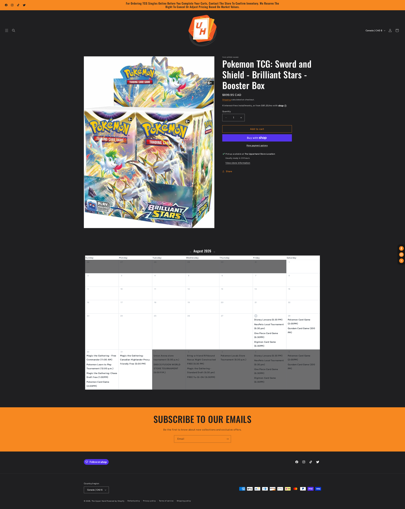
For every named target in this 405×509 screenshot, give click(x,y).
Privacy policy (149, 501)
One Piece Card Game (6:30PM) (266, 335)
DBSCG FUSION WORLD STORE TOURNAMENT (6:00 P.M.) (167, 368)
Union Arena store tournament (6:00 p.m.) (166, 358)
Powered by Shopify (116, 501)
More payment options (257, 145)
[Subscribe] (227, 439)
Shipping (226, 100)
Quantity (226, 111)
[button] (6, 30)
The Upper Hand (99, 501)
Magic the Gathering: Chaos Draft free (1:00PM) (102, 375)
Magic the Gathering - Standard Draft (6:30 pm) (201, 370)
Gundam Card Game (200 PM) (301, 330)
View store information (237, 163)
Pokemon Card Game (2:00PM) (299, 321)
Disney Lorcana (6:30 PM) (268, 319)
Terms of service (166, 501)
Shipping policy (184, 501)
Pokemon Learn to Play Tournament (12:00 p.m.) (100, 366)
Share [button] (229, 171)
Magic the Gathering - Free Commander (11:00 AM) (101, 358)
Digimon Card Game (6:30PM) (265, 344)
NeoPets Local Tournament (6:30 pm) (269, 326)
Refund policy (134, 501)
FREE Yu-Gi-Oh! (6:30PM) (201, 377)
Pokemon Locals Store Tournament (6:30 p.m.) (233, 358)
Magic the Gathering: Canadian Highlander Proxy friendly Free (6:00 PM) (135, 360)
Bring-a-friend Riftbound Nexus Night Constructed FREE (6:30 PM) (201, 360)
